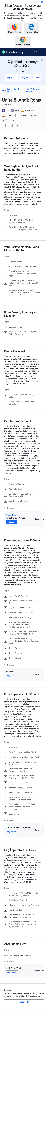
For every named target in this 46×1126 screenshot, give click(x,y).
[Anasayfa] (3, 90)
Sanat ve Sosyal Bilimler (13, 90)
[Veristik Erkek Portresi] (3, 125)
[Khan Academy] (11, 52)
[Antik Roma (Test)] (13, 125)
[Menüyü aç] (42, 52)
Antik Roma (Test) (15, 944)
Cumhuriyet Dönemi (17, 421)
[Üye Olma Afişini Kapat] (41, 60)
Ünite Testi (7, 990)
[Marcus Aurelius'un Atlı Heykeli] (10, 125)
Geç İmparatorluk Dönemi (21, 850)
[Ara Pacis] (6, 125)
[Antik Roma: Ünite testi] (17, 125)
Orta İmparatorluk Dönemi (21, 694)
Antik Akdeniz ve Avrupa (32, 90)
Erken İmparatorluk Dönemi (22, 540)
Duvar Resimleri (14, 351)
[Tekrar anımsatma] (42, 2)
